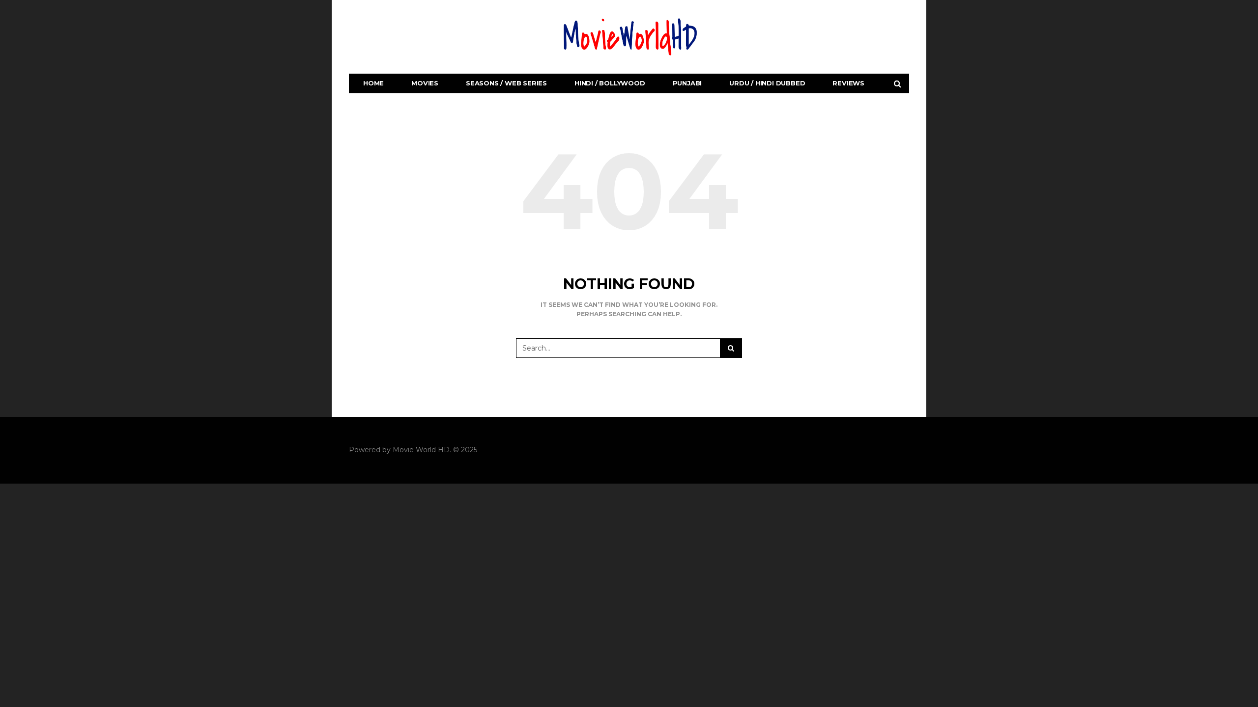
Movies (424, 83)
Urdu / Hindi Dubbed (767, 83)
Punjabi (687, 83)
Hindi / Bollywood (609, 83)
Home (373, 83)
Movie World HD (421, 449)
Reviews (848, 83)
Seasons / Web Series (506, 83)
